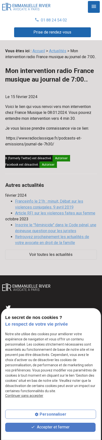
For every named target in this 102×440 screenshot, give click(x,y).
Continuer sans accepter (24, 396)
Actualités (57, 51)
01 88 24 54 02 (51, 20)
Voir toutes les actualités (51, 254)
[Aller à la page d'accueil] (26, 7)
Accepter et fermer (53, 427)
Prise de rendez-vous (52, 32)
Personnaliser (53, 414)
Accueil (38, 51)
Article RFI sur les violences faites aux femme (55, 213)
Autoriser (61, 158)
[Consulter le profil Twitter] (8, 307)
